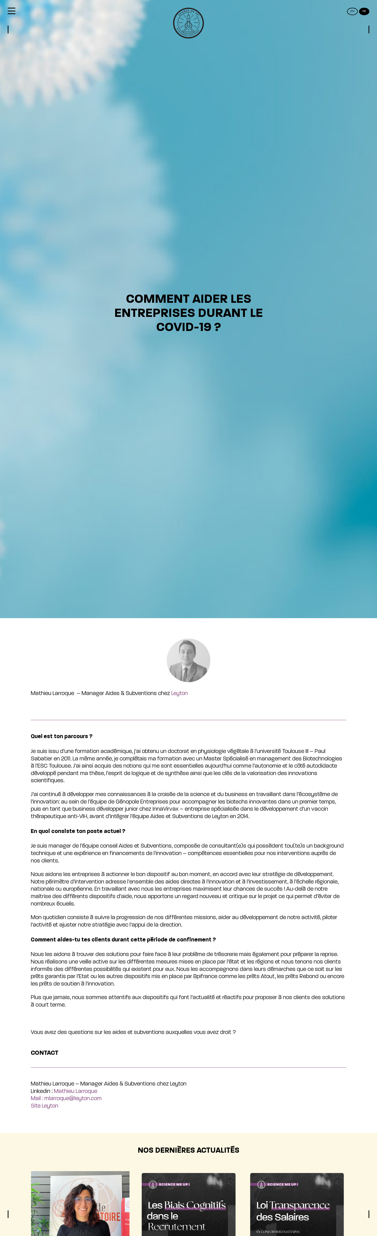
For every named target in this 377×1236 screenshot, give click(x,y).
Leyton (179, 693)
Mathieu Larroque (75, 1091)
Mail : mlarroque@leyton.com (66, 1098)
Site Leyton (44, 1106)
